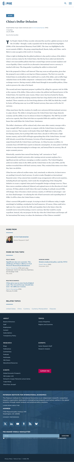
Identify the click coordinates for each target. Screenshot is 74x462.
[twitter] (5, 424)
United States (11, 309)
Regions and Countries (45, 324)
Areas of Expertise (44, 321)
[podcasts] (24, 424)
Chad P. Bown (43, 264)
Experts (41, 343)
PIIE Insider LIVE (8, 376)
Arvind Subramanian (38, 27)
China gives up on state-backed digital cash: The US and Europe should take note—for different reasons (20, 285)
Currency (26, 309)
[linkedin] (11, 424)
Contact (5, 330)
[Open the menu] (70, 3)
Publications (7, 349)
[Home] (8, 3)
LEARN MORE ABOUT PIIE (11, 405)
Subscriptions (7, 333)
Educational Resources (10, 363)
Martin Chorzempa (12, 268)
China (20, 309)
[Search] (65, 3)
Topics (41, 318)
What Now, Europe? (9, 384)
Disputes (53, 309)
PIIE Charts (6, 360)
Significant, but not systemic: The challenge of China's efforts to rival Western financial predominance (19, 263)
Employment (7, 327)
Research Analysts (44, 349)
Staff (4, 324)
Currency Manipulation (40, 309)
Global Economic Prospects (11, 373)
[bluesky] (36, 424)
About (6, 318)
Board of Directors (9, 321)
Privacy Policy (8, 458)
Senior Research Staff (45, 346)
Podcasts (6, 354)
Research (7, 343)
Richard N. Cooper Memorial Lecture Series (16, 379)
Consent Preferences (11, 417)
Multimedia (6, 357)
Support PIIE (44, 371)
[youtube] (17, 424)
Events (6, 370)
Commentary (7, 351)
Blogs (5, 346)
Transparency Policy (9, 335)
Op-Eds (10, 15)
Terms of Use (17, 458)
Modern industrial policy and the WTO (53, 262)
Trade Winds (7, 381)
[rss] (30, 424)
